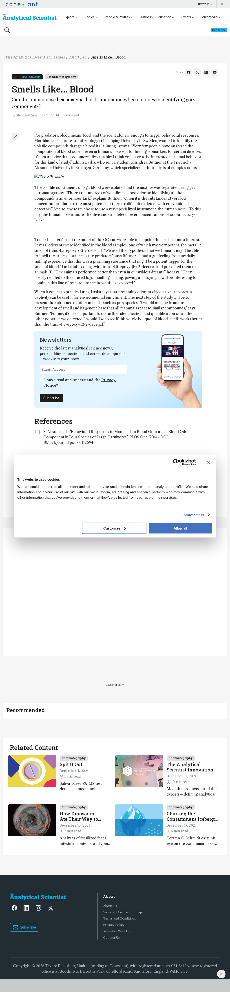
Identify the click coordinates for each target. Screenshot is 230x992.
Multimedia (209, 17)
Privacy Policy (113, 925)
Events (186, 17)
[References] (15, 136)
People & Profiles (117, 17)
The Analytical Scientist (27, 57)
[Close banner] (208, 462)
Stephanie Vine (27, 115)
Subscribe (51, 398)
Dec (83, 57)
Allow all (180, 528)
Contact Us (111, 938)
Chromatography (27, 77)
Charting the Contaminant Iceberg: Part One (191, 816)
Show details (194, 515)
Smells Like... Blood (108, 57)
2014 (73, 57)
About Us (110, 906)
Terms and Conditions (119, 918)
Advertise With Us (116, 931)
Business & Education (155, 17)
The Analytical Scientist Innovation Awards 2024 (190, 767)
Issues (59, 57)
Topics (90, 17)
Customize (111, 528)
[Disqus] (115, 591)
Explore (69, 17)
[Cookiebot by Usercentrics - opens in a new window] (176, 462)
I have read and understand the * (80, 382)
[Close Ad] (221, 974)
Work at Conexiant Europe (123, 912)
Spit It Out (71, 764)
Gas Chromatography (61, 77)
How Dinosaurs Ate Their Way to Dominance (79, 816)
